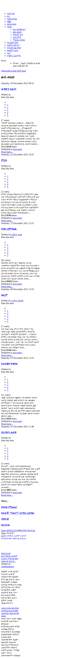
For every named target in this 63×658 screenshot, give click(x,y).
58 (29, 530)
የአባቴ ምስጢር (9, 507)
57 (26, 530)
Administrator (7, 566)
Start (3, 530)
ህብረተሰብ (5, 553)
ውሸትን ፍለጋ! (8, 89)
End (33, 530)
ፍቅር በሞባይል (9, 228)
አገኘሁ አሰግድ (17, 300)
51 (12, 530)
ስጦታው (5, 524)
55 (22, 530)
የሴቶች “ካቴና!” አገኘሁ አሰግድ (17, 513)
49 (8, 530)
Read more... (7, 152)
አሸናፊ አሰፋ (16, 234)
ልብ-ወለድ (17, 149)
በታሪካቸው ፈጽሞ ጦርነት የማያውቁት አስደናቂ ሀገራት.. (9, 558)
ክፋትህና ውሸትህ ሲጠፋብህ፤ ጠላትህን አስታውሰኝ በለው (10, 612)
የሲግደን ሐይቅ (9, 432)
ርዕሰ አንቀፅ (6, 608)
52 (15, 530)
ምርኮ (4, 160)
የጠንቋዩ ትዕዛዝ (9, 363)
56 (24, 530)
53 (17, 530)
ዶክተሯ (5, 518)
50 (10, 530)
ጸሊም (4, 294)
